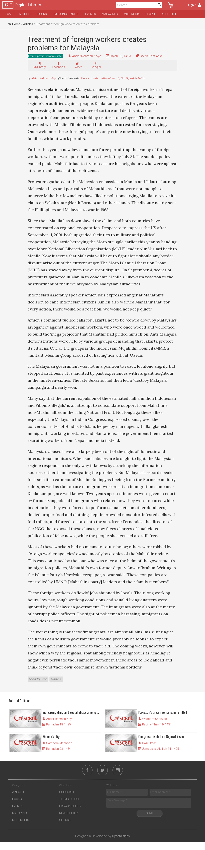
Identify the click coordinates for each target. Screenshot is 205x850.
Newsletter (68, 813)
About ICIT (169, 14)
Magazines (110, 14)
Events (90, 14)
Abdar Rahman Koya (86, 56)
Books (42, 14)
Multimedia (132, 14)
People (151, 14)
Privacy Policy (70, 806)
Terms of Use (69, 799)
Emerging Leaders (66, 14)
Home (9, 14)
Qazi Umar (149, 743)
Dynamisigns (121, 836)
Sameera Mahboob (59, 743)
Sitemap (65, 820)
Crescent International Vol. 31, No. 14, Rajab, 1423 (112, 78)
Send (149, 813)
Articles (25, 14)
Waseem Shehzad (154, 719)
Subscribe (67, 792)
